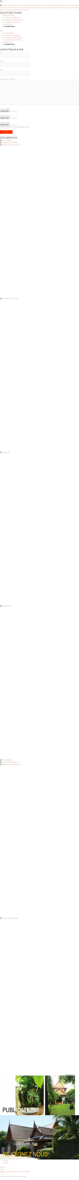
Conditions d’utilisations (23, 1172)
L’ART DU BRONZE (9, 15)
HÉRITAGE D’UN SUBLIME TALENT (13, 20)
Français (6, 1160)
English (6, 1163)
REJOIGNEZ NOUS (9, 26)
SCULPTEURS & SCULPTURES (12, 22)
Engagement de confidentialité (8, 1172)
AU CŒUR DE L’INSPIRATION (12, 17)
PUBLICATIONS (8, 24)
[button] (39, 31)
